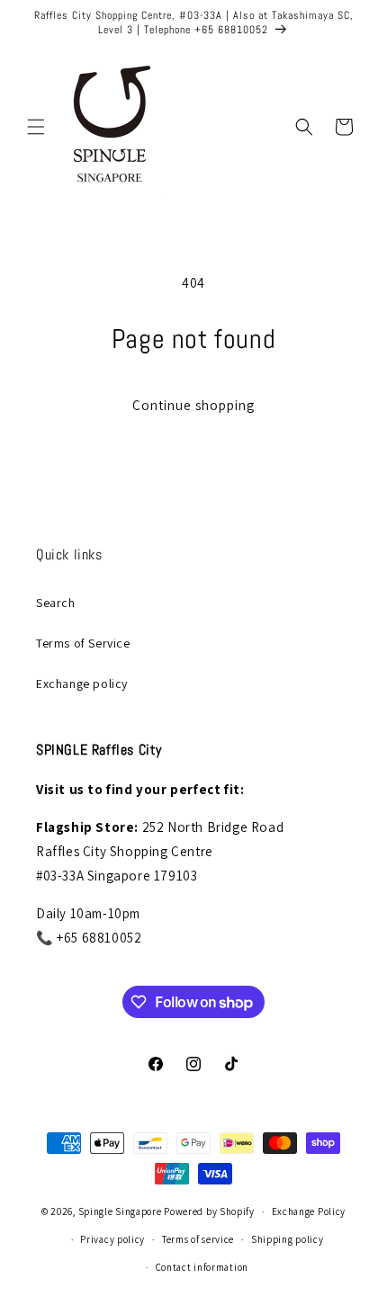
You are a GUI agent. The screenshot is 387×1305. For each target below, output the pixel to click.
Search (56, 602)
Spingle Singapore (120, 1211)
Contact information (202, 1267)
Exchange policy (82, 683)
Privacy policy (112, 1239)
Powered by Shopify (209, 1211)
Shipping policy (287, 1239)
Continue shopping (193, 405)
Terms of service (198, 1239)
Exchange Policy (309, 1211)
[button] (36, 127)
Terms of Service (83, 643)
